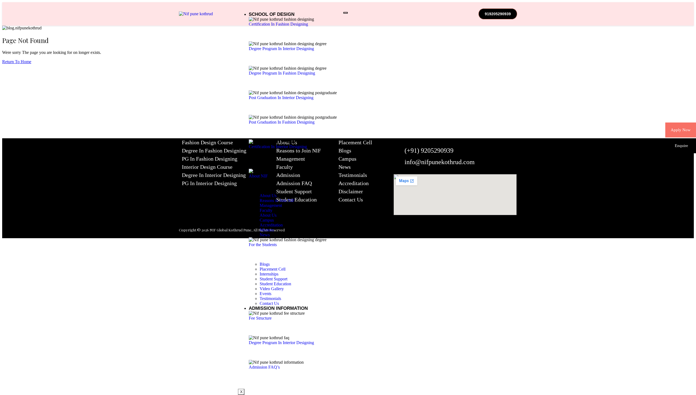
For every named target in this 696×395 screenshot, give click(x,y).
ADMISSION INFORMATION (278, 308)
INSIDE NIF (261, 166)
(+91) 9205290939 (429, 150)
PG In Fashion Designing (209, 159)
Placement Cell (355, 142)
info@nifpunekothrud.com (440, 162)
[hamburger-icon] (345, 13)
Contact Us (350, 200)
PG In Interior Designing (209, 183)
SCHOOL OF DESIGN (271, 14)
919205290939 (498, 14)
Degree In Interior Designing (214, 175)
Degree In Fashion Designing (214, 151)
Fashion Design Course (207, 142)
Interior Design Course (207, 167)
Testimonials (352, 175)
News (344, 167)
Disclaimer (350, 191)
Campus (347, 159)
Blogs (344, 151)
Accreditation (353, 183)
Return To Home (16, 61)
